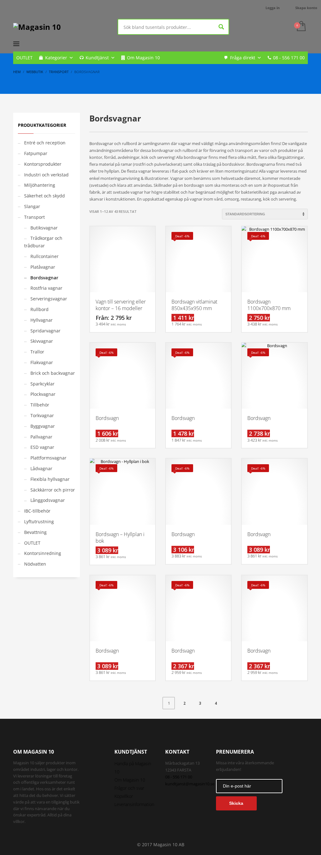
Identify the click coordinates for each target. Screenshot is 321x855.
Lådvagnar (41, 468)
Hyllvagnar (41, 320)
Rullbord (39, 309)
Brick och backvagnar (52, 373)
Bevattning (35, 532)
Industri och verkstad (46, 175)
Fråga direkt (242, 58)
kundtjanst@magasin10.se (189, 784)
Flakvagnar (41, 362)
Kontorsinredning (42, 553)
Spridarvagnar (45, 331)
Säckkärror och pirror (52, 490)
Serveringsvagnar (48, 299)
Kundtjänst (97, 58)
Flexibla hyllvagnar (50, 479)
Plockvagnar (42, 394)
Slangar (32, 206)
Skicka (236, 803)
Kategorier (56, 58)
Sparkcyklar (42, 384)
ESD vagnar (42, 447)
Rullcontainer (44, 256)
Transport (34, 217)
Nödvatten (35, 564)
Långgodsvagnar (47, 500)
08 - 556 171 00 (289, 58)
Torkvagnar (42, 415)
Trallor (37, 352)
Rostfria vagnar (46, 288)
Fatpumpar (35, 153)
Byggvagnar (42, 426)
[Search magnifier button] (221, 26)
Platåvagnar (42, 267)
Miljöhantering (39, 185)
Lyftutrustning (39, 521)
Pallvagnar (41, 437)
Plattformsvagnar (48, 458)
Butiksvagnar (44, 228)
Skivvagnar (41, 341)
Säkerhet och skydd (44, 196)
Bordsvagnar (44, 278)
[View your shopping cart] (301, 26)
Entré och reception (45, 143)
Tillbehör (39, 405)
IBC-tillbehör (37, 511)
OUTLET (24, 58)
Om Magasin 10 (143, 58)
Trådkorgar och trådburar (43, 242)
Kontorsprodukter (42, 164)
